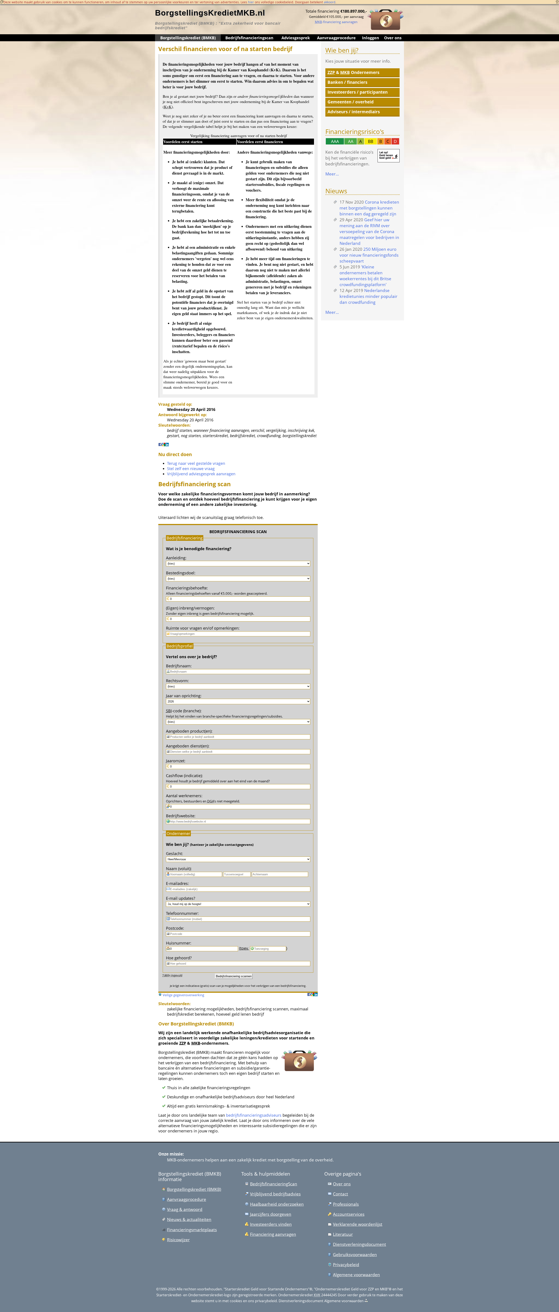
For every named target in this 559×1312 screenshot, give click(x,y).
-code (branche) (183, 710)
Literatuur (343, 1234)
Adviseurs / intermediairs (354, 112)
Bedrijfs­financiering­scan (249, 37)
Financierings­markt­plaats (192, 1230)
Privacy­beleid (346, 1264)
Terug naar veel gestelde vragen (196, 463)
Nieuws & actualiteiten (189, 1219)
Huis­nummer (178, 943)
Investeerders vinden (271, 1224)
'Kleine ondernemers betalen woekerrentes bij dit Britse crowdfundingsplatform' (365, 275)
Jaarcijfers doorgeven (270, 1214)
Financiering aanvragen (273, 1234)
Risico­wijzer (178, 1240)
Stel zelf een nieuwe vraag (191, 468)
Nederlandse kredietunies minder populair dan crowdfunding (368, 296)
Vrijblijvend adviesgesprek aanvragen (201, 473)
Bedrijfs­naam (178, 665)
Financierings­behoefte (186, 588)
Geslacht (174, 853)
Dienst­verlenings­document (359, 1244)
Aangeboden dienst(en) (187, 746)
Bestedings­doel (180, 572)
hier (251, 2)
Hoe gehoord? (179, 957)
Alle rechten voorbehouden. (200, 1289)
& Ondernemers (353, 72)
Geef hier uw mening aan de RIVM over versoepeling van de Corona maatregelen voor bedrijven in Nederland (369, 231)
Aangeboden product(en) (188, 731)
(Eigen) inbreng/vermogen (190, 608)
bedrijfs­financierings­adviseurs (253, 1115)
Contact (340, 1194)
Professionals (346, 1204)
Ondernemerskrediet (295, 1295)
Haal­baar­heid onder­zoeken (277, 1204)
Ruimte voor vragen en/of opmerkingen (202, 628)
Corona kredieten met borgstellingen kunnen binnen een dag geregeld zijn (369, 208)
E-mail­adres (177, 883)
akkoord (329, 2)
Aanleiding (175, 557)
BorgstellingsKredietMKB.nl (210, 12)
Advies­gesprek (295, 37)
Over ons (393, 37)
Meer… (332, 174)
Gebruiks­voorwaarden (355, 1254)
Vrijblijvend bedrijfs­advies (275, 1194)
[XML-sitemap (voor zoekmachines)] (366, 1300)
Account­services (348, 1214)
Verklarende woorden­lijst (357, 1224)
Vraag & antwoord (184, 1209)
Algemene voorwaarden (356, 1275)
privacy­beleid (266, 1300)
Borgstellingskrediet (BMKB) (188, 37)
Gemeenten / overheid (351, 102)
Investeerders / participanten (358, 92)
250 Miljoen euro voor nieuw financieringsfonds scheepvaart (369, 255)
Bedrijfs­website (180, 815)
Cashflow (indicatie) (184, 775)
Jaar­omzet (175, 760)
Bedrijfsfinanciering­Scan (273, 1184)
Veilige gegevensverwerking (183, 995)
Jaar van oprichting (183, 695)
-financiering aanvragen (336, 22)
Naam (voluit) (178, 868)
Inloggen (370, 37)
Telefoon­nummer (182, 913)
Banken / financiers (347, 82)
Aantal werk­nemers (183, 795)
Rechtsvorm (177, 680)
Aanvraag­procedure (336, 37)
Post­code (174, 928)
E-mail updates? (180, 898)
